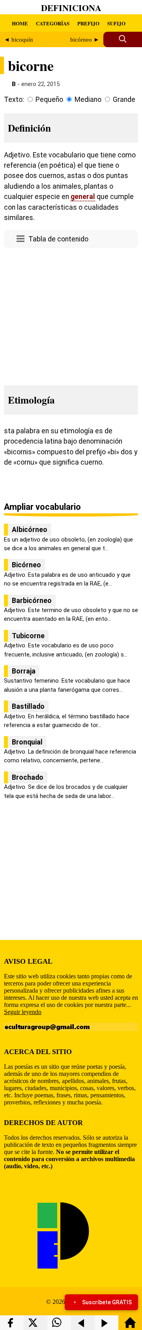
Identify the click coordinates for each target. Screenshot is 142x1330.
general (83, 197)
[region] (71, 314)
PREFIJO (88, 23)
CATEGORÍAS (52, 23)
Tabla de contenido (58, 239)
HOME (20, 23)
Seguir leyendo (22, 1012)
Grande (124, 99)
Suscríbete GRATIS (107, 1302)
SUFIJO (116, 23)
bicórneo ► (84, 39)
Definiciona (71, 7)
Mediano (88, 99)
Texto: (14, 99)
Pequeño (49, 99)
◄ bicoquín (18, 39)
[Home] (130, 1326)
